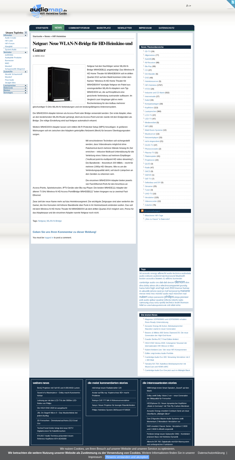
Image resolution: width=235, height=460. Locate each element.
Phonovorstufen (151, 149)
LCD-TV (148, 115)
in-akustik (144, 291)
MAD (7, 63)
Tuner (147, 190)
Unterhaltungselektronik (157, 305)
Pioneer (184, 297)
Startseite (42, 28)
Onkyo (151, 297)
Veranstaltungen (152, 211)
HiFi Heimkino (59, 36)
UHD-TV (148, 194)
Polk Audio (144, 300)
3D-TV (148, 51)
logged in (49, 237)
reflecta (167, 300)
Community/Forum (79, 28)
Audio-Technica (174, 273)
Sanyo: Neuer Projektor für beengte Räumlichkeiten (113, 405)
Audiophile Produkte (13, 58)
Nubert (143, 296)
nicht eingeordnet (152, 141)
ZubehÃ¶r (8, 72)
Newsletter (125, 28)
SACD (147, 171)
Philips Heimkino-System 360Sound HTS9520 (111, 410)
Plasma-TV (149, 153)
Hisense (178, 288)
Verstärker (149, 197)
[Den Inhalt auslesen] (142, 211)
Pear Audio (9, 80)
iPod (159, 291)
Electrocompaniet (170, 285)
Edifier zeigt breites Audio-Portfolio (159, 353)
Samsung (143, 302)
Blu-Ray (148, 66)
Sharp (151, 303)
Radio (147, 168)
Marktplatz (104, 28)
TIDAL (141, 305)
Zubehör (148, 205)
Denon (180, 282)
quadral (159, 300)
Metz (148, 293)
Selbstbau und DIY (153, 182)
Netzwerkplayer (151, 137)
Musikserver (150, 134)
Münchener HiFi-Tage (154, 215)
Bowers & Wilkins (164, 278)
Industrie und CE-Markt (154, 93)
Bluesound (170, 276)
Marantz (185, 290)
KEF (166, 291)
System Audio (10, 49)
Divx (187, 282)
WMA (178, 305)
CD (146, 70)
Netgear (42, 221)
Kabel (147, 100)
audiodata (9, 55)
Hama (142, 288)
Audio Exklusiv (146, 276)
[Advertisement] (73, 60)
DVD (147, 78)
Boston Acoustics (147, 278)
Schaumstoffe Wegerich (15, 69)
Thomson (184, 302)
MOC (153, 293)
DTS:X (158, 285)
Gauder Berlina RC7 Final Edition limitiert (162, 339)
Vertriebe (8, 52)
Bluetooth (180, 276)
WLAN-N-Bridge (54, 221)
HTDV (147, 89)
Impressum (95, 457)
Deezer (171, 282)
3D (140, 273)
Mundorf (8, 66)
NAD (184, 293)
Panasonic (159, 297)
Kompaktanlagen (152, 104)
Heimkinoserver (151, 81)
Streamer (149, 186)
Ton (145, 305)
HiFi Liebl (9, 41)
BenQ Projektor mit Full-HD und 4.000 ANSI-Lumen (58, 388)
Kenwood (173, 291)
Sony (156, 302)
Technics (170, 302)
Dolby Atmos (149, 285)
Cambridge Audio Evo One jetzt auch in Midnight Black (167, 370)
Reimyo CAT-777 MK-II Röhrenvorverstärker (110, 400)
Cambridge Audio (147, 282)
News (58, 27)
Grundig (183, 285)
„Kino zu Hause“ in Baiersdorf (157, 219)
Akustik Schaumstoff (13, 74)
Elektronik (8, 88)
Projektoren (150, 160)
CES (157, 282)
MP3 (147, 126)
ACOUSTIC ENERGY (149, 273)
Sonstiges (8, 93)
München (178, 293)
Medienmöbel (150, 122)
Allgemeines (150, 55)
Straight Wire (10, 83)
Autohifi (148, 59)
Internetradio (150, 96)
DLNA (141, 285)
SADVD (148, 175)
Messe (142, 293)
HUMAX (186, 288)
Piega (177, 297)
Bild (163, 276)
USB (168, 305)
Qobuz (153, 300)
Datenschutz (166, 28)
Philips (169, 296)
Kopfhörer (149, 108)
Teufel (177, 302)
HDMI (147, 288)
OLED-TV (149, 145)
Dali (165, 282)
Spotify (162, 302)
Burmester (9, 60)
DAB (161, 282)
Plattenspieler (150, 156)
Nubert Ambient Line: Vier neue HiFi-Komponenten (166, 350)
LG (179, 291)
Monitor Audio (162, 293)
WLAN (173, 305)
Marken (7, 90)
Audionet (157, 276)
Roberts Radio (177, 300)
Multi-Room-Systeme (154, 130)
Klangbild (8, 46)
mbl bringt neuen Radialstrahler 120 (106, 388)
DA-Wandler (150, 74)
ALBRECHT (162, 273)
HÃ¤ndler (8, 35)
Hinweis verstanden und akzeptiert (127, 457)
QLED (147, 164)
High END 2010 (167, 288)
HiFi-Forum (9, 43)
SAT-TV (148, 179)
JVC (163, 291)
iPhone (153, 291)
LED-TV (148, 119)
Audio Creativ (10, 38)
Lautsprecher (10, 85)
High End (155, 288)
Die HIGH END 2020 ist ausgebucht (52, 408)
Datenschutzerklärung (211, 452)
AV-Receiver (150, 63)
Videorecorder (151, 201)
